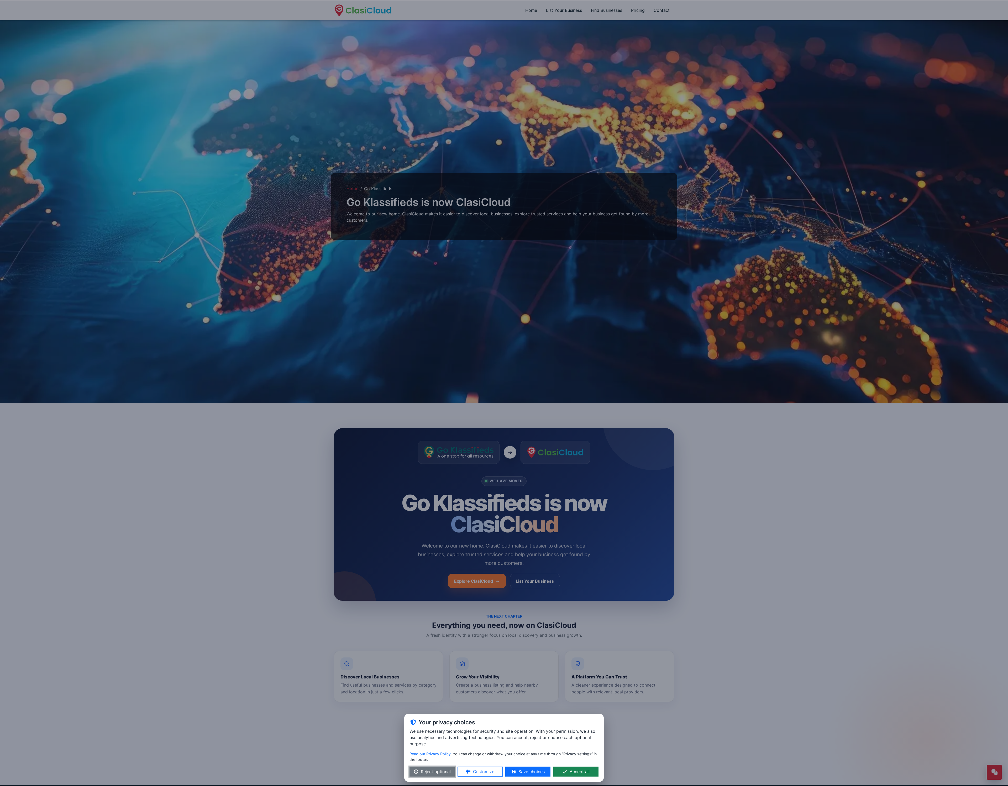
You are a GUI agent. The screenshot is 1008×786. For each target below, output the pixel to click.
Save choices (531, 771)
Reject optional (436, 771)
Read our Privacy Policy (430, 754)
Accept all (580, 771)
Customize (483, 771)
